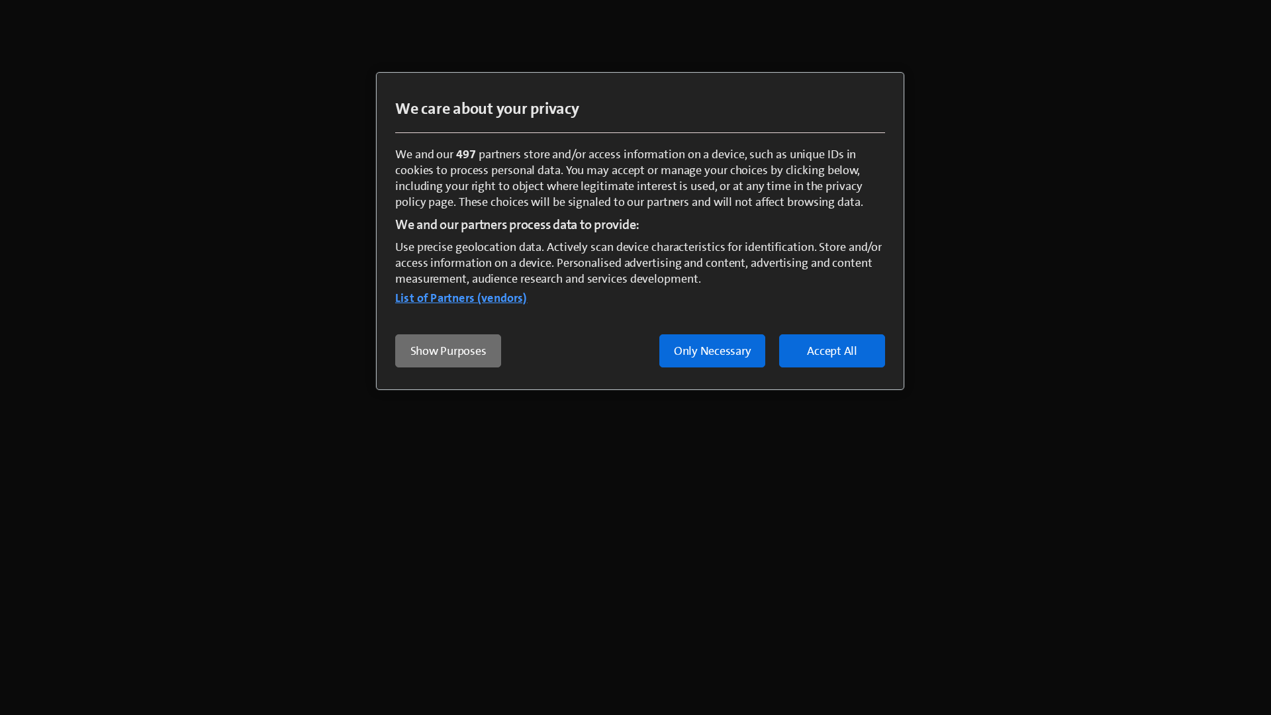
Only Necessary (712, 351)
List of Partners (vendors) (461, 298)
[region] (640, 231)
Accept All (832, 351)
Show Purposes (448, 351)
